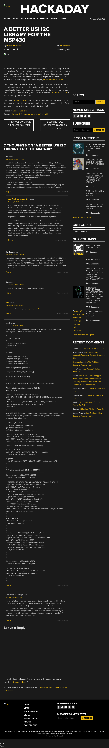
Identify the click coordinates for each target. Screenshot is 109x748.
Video (27, 715)
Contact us (89, 116)
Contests (42, 18)
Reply (8, 191)
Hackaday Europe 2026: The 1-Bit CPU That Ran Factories (95, 162)
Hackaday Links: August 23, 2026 (93, 246)
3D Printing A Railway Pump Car (92, 348)
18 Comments (93, 264)
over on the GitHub (58, 93)
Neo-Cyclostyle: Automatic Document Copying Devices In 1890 (89, 355)
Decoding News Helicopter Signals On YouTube (55, 125)
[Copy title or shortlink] (17, 49)
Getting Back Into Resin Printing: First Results (95, 206)
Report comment (62, 192)
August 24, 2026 (97, 19)
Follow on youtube (81, 116)
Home (7, 18)
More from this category (83, 217)
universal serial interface (33, 114)
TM (7, 303)
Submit (55, 18)
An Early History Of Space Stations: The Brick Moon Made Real (95, 147)
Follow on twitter (78, 116)
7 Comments (65, 46)
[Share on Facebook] (5, 49)
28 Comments (94, 320)
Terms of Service (93, 731)
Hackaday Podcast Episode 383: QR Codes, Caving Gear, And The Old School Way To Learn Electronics (95, 273)
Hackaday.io (28, 18)
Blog (15, 18)
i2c (12, 114)
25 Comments (94, 213)
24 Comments (94, 168)
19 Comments (93, 155)
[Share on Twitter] (8, 49)
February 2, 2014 (63, 50)
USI (46, 114)
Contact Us (30, 725)
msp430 (18, 114)
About (65, 18)
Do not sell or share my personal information (59, 734)
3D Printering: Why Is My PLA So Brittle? (94, 314)
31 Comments (93, 200)
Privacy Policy (82, 731)
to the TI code (20, 100)
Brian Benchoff (14, 45)
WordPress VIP (58, 736)
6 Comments (93, 283)
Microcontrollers (20, 111)
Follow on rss (85, 116)
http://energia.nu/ (32, 309)
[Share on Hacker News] (11, 49)
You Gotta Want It (94, 259)
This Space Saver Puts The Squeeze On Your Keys (18, 125)
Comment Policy (20, 682)
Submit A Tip (31, 718)
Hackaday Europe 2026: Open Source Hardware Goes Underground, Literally (94, 178)
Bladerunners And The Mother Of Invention (95, 193)
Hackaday (54, 9)
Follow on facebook (74, 116)
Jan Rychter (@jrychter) (18, 199)
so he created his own (53, 79)
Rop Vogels (77, 362)
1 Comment (92, 252)
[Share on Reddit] (14, 49)
